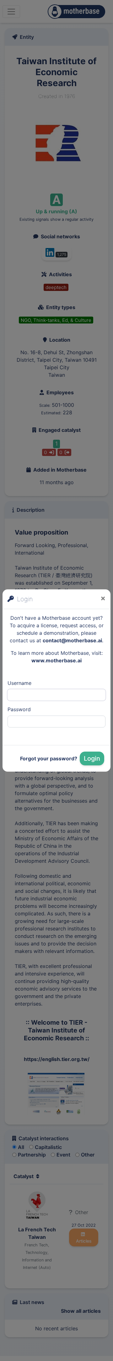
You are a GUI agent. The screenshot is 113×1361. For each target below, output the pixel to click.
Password (19, 709)
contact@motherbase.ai (72, 640)
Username (19, 683)
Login (92, 758)
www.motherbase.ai (56, 660)
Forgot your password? (48, 758)
